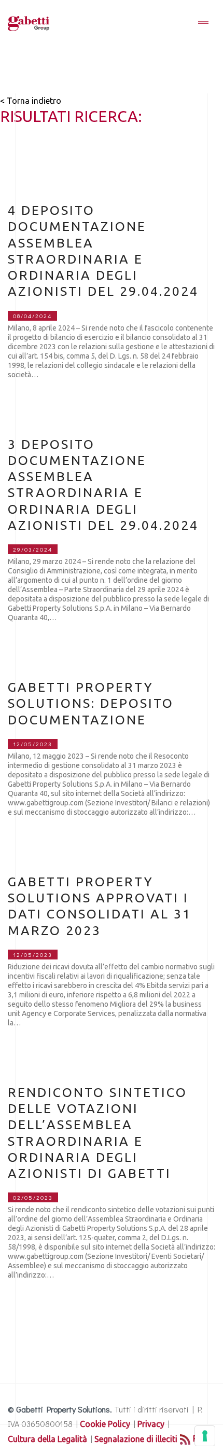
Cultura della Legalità (47, 1439)
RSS (200, 1438)
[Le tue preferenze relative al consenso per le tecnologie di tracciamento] (205, 1436)
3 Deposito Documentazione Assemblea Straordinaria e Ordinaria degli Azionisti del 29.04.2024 (103, 484)
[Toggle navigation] (203, 23)
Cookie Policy (105, 1424)
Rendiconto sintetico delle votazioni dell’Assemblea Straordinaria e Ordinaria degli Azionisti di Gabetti (97, 1133)
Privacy (150, 1424)
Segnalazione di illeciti (135, 1439)
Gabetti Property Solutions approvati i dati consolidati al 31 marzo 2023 (99, 906)
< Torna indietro (30, 100)
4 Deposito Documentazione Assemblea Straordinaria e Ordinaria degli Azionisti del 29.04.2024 (103, 250)
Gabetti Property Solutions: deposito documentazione (91, 703)
